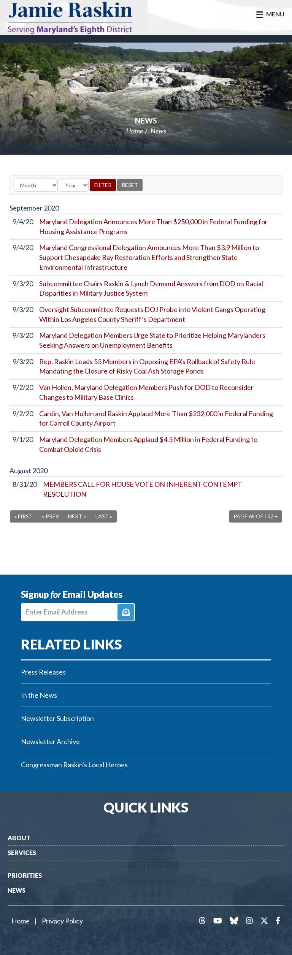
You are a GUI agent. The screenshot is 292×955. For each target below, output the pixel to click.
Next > (77, 516)
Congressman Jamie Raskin (78, 17)
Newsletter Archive (50, 741)
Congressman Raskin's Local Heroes (74, 764)
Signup (126, 612)
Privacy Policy (62, 921)
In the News (39, 695)
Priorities (25, 875)
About (19, 837)
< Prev (50, 516)
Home (134, 131)
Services (22, 852)
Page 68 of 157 (254, 516)
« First (23, 516)
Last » (103, 516)
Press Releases (43, 672)
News (146, 120)
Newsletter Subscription (57, 718)
